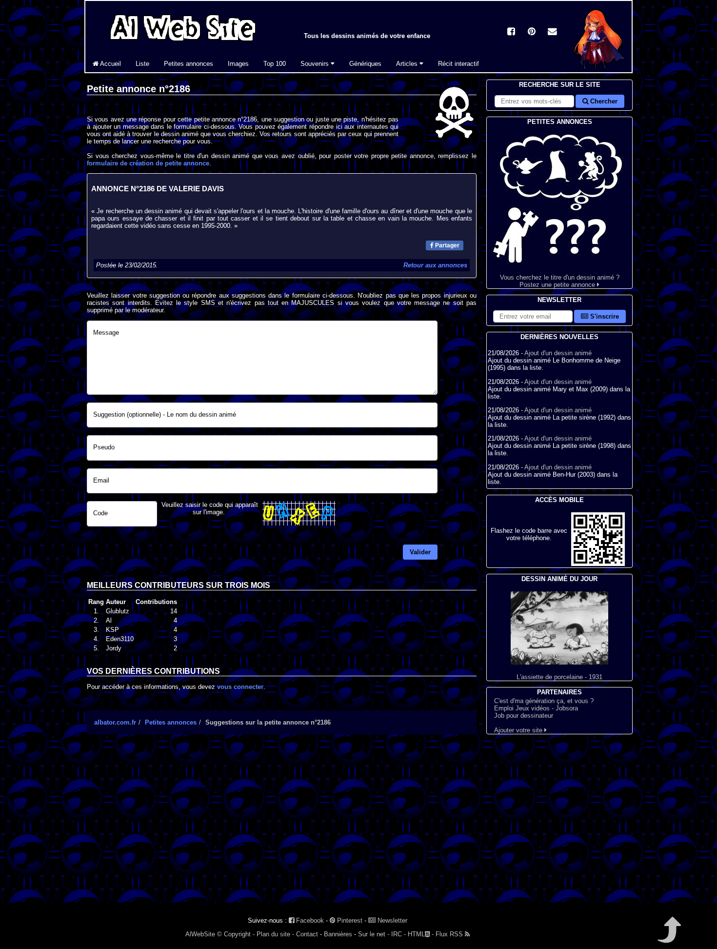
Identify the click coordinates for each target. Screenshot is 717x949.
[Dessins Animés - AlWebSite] (599, 70)
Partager (446, 245)
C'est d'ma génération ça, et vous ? (544, 701)
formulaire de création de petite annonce (148, 163)
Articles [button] (407, 63)
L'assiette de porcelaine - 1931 (559, 677)
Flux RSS (450, 934)
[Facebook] (511, 32)
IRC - (398, 934)
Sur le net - (373, 934)
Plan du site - (275, 934)
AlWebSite (200, 934)
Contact (307, 934)
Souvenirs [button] (315, 63)
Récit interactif (458, 63)
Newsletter (391, 920)
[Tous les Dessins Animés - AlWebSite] (183, 42)
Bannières (338, 934)
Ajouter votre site (519, 730)
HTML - (421, 934)
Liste (142, 63)
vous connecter (240, 686)
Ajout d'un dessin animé (558, 353)
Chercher (602, 101)
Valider (420, 552)
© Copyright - (236, 934)
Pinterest (348, 920)
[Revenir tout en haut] (668, 936)
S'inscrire (603, 316)
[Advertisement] (282, 827)
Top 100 (274, 63)
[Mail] (552, 32)
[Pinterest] (531, 32)
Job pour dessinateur (523, 715)
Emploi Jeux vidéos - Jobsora (536, 708)
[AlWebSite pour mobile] (598, 563)
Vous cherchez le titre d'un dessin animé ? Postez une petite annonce (559, 281)
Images (238, 63)
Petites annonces (188, 63)
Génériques (365, 63)
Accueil (110, 63)
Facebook (309, 920)
